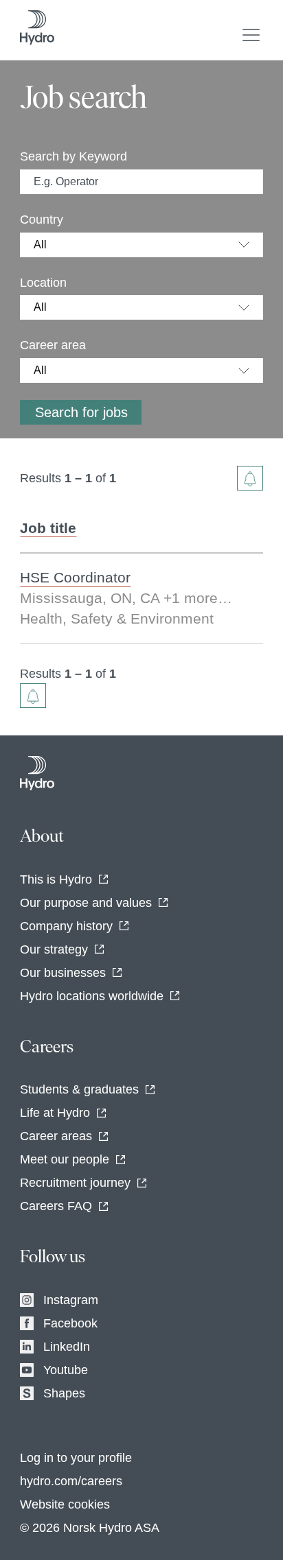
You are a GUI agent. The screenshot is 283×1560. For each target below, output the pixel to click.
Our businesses (63, 973)
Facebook (70, 1323)
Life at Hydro (55, 1113)
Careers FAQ (56, 1206)
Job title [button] (48, 528)
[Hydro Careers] (37, 773)
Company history (66, 926)
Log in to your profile (76, 1458)
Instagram (70, 1300)
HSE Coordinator (75, 577)
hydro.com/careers (71, 1481)
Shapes (64, 1393)
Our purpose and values (86, 903)
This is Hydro (56, 879)
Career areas (56, 1136)
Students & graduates (79, 1089)
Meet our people (64, 1159)
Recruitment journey (75, 1183)
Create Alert (250, 478)
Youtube (65, 1370)
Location (43, 282)
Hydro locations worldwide (91, 996)
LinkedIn (66, 1347)
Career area (53, 345)
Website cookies (65, 1504)
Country (41, 219)
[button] (251, 35)
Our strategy (54, 949)
